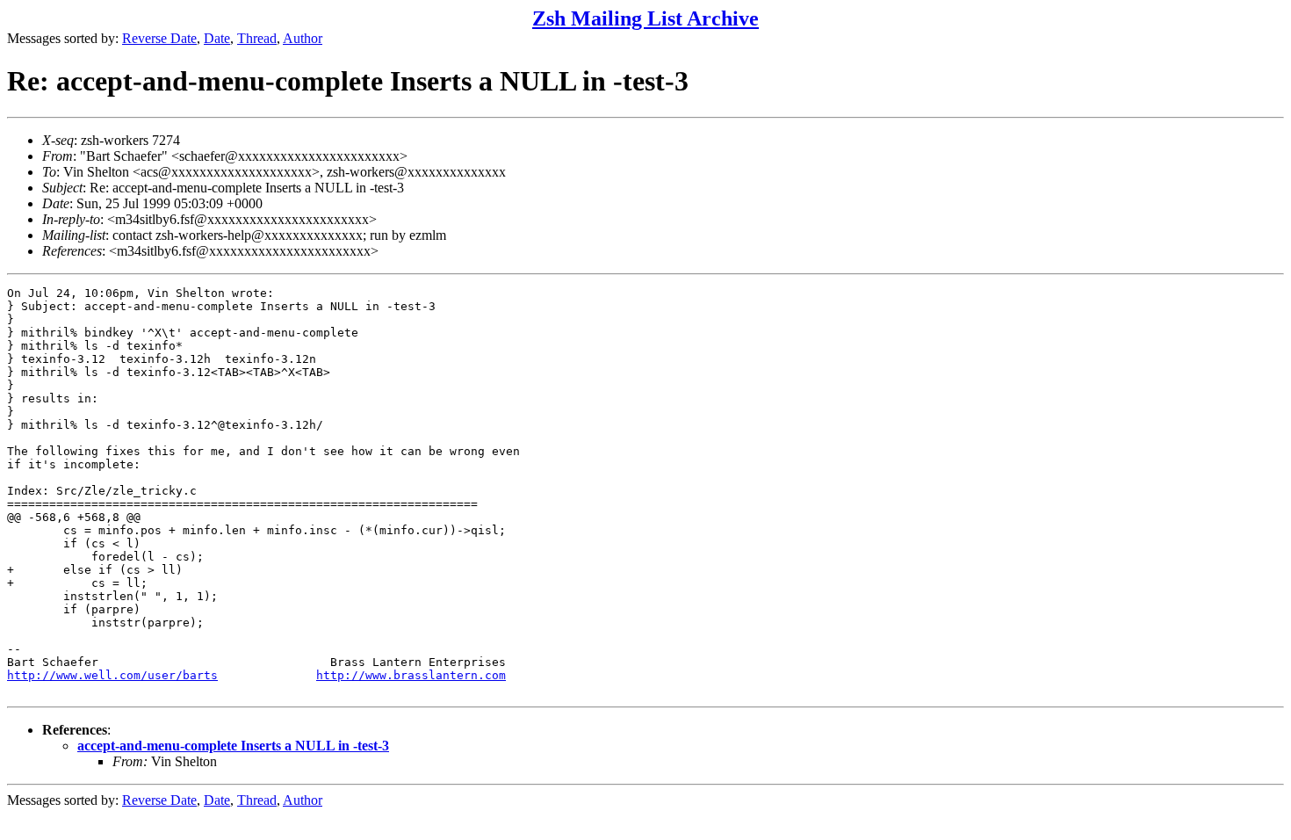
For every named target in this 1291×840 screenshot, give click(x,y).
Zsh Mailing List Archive (645, 18)
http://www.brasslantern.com (411, 675)
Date (217, 38)
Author (302, 38)
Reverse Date (159, 38)
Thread (257, 38)
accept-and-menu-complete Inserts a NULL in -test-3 (233, 745)
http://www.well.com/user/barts (112, 675)
